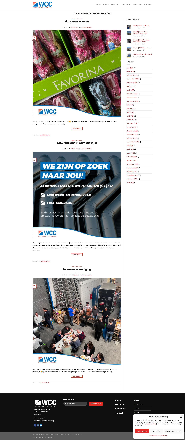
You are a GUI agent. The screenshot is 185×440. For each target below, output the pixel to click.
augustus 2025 (132, 83)
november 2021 (132, 168)
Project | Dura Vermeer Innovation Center (141, 41)
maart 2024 (131, 120)
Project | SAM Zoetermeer (142, 48)
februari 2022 (132, 157)
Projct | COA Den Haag (141, 25)
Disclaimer (36, 434)
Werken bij (126, 5)
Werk (105, 5)
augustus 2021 (132, 179)
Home (98, 5)
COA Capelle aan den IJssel (142, 54)
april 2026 (130, 71)
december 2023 (132, 131)
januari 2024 (131, 127)
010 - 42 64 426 (39, 418)
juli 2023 (130, 146)
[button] (181, 417)
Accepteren (142, 431)
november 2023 (132, 134)
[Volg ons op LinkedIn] (41, 425)
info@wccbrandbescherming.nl (45, 421)
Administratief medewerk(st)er (76, 143)
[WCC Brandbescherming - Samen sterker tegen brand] (42, 5)
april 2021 (130, 183)
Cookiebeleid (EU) (76, 434)
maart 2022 (131, 153)
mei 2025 (130, 86)
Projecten (115, 5)
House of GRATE (87, 27)
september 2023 (133, 142)
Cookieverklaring (151, 424)
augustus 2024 (132, 101)
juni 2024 (130, 109)
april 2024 (130, 116)
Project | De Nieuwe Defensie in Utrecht (140, 33)
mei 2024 (130, 112)
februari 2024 (132, 123)
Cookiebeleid (153, 435)
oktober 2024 (132, 97)
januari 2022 (131, 160)
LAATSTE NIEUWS (77, 19)
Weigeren (157, 431)
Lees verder (77, 128)
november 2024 (132, 94)
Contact (148, 5)
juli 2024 (130, 105)
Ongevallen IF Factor (62, 434)
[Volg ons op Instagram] (38, 425)
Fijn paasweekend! (77, 21)
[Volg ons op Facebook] (35, 425)
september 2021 (133, 175)
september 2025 (133, 79)
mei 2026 (130, 68)
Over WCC (137, 5)
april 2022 (130, 149)
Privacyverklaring (162, 435)
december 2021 (132, 164)
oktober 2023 (132, 138)
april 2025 (130, 90)
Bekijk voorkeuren (173, 431)
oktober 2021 (132, 171)
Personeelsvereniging (77, 269)
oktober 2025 (132, 75)
